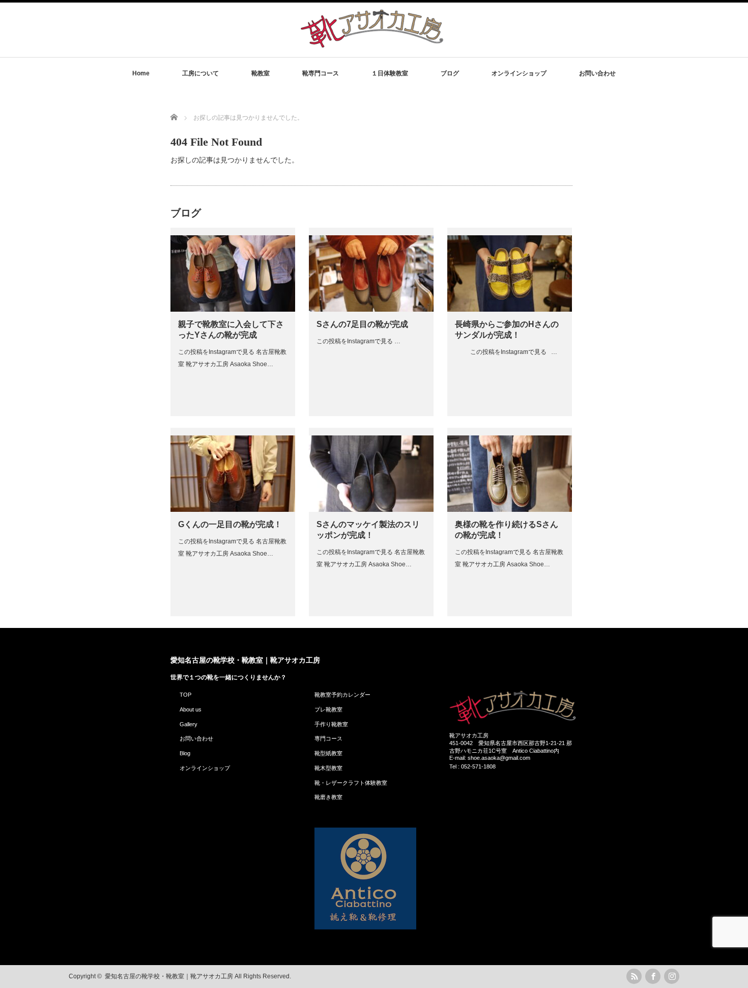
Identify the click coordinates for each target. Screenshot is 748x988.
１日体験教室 (389, 73)
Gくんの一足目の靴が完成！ (230, 524)
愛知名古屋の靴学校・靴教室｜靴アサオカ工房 (245, 660)
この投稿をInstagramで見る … (358, 341)
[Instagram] (671, 976)
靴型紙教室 (328, 753)
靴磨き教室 (328, 797)
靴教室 (260, 73)
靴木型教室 (328, 768)
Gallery (188, 724)
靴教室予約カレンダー (342, 695)
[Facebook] (652, 976)
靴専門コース (320, 73)
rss (634, 976)
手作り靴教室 (331, 724)
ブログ (450, 73)
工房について (200, 73)
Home (141, 73)
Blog (185, 753)
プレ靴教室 (328, 709)
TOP (185, 695)
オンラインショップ (519, 73)
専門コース (328, 738)
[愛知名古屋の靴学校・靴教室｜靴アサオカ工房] (372, 47)
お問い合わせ (597, 73)
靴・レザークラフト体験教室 (350, 783)
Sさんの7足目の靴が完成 (362, 324)
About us (191, 709)
